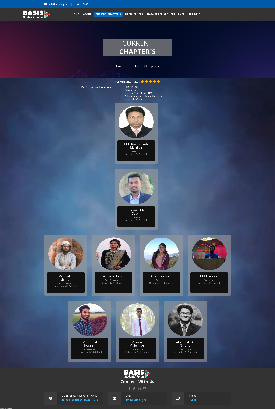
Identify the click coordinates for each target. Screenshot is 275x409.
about (87, 14)
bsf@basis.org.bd (58, 4)
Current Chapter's (108, 14)
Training (194, 14)
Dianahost (9, 408)
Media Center (134, 14)
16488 (84, 4)
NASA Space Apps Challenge (165, 14)
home (75, 14)
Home (120, 66)
